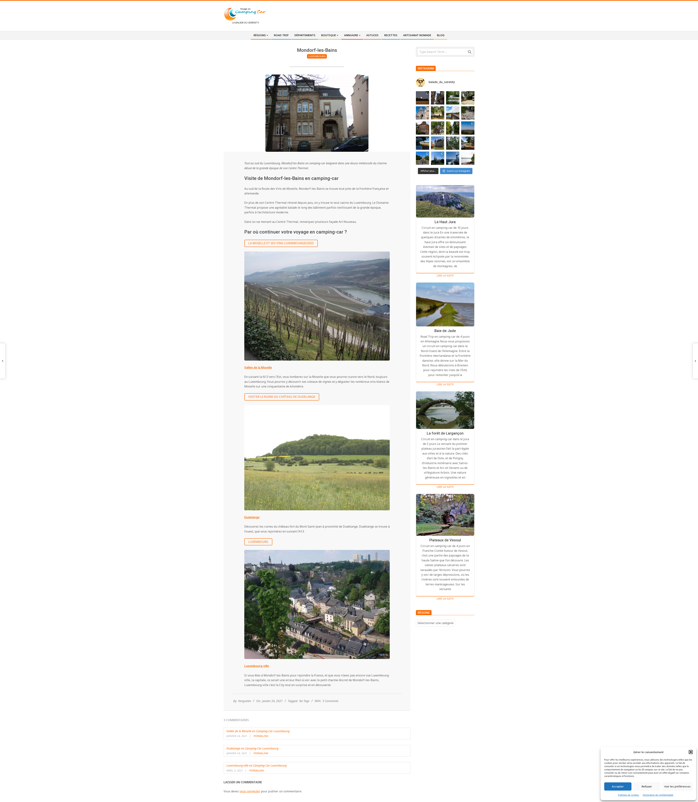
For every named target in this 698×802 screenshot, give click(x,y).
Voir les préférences (677, 786)
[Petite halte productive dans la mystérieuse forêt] (452, 97)
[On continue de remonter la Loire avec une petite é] (422, 113)
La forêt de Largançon (445, 433)
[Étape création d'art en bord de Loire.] (437, 113)
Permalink (261, 736)
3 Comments (330, 701)
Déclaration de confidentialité (658, 795)
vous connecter (250, 791)
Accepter (618, 786)
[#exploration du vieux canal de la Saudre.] (452, 128)
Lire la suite (445, 275)
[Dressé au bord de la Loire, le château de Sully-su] (437, 143)
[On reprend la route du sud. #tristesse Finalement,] (452, 158)
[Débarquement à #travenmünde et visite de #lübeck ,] (437, 158)
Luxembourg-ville (256, 666)
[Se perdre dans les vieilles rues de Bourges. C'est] (437, 97)
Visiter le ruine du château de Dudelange (281, 397)
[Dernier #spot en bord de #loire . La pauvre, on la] (467, 97)
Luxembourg (317, 56)
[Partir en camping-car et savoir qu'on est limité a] (467, 113)
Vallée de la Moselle (258, 367)
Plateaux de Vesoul (445, 540)
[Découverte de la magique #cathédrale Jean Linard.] (437, 128)
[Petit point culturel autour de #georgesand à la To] (422, 128)
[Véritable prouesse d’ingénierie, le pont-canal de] (452, 113)
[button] (691, 752)
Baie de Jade (445, 331)
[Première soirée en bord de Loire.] (467, 143)
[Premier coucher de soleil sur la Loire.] (452, 143)
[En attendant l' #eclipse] (422, 97)
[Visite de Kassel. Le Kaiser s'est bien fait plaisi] (422, 158)
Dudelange (252, 517)
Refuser (647, 786)
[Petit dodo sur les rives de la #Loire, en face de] (422, 143)
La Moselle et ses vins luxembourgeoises (281, 243)
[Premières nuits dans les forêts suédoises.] (467, 158)
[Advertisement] (407, 15)
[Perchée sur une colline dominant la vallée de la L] (467, 128)
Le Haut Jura (445, 222)
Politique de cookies (628, 795)
